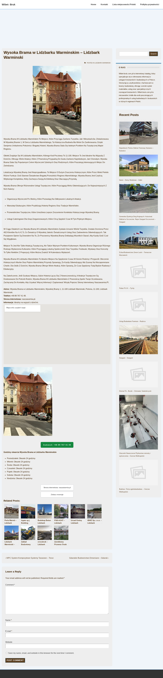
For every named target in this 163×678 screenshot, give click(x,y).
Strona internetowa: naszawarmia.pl (57, 487)
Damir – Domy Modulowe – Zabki (130, 180)
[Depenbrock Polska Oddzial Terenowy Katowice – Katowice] (138, 133)
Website (8, 642)
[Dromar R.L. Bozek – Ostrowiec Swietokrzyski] (138, 375)
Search (153, 54)
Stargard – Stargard (126, 358)
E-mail (8, 631)
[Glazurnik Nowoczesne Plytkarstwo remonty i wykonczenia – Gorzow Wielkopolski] (138, 422)
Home (93, 4)
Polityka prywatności (149, 4)
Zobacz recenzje (57, 494)
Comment (10, 585)
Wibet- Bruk (8, 4)
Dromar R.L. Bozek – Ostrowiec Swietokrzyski (135, 391)
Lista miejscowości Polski (124, 4)
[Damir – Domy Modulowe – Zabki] (138, 166)
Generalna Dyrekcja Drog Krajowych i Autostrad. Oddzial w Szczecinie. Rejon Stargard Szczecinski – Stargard (137, 219)
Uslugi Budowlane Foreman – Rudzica (132, 321)
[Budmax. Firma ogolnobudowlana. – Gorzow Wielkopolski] (138, 473)
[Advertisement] (81, 27)
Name (8, 620)
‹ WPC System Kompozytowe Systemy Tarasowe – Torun (29, 558)
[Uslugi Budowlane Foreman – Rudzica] (138, 305)
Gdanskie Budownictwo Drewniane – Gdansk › (89, 558)
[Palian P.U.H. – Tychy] (138, 272)
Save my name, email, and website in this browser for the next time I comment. (41, 653)
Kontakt (104, 4)
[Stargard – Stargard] (138, 340)
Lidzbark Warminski (102, 63)
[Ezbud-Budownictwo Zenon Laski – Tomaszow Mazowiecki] (138, 238)
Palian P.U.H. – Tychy (126, 288)
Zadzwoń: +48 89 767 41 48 (57, 445)
